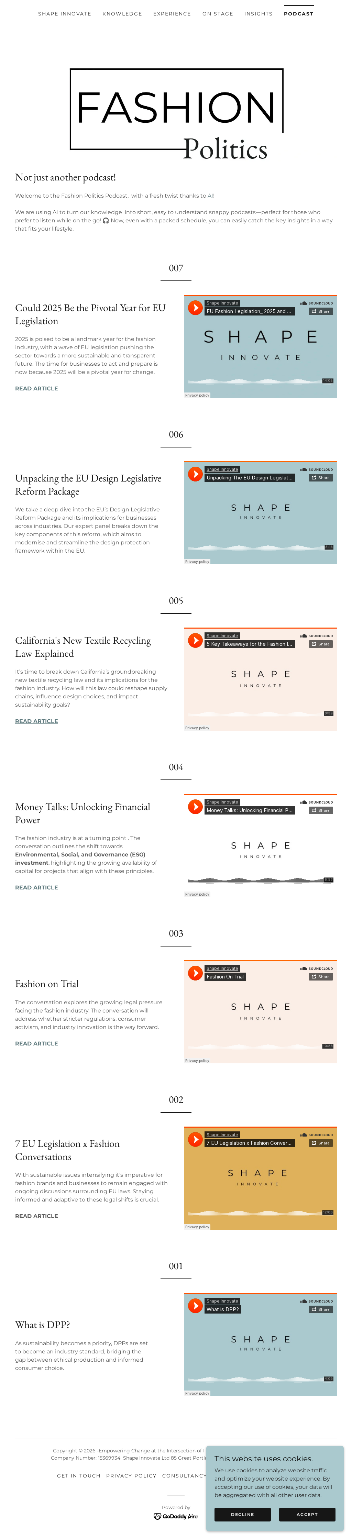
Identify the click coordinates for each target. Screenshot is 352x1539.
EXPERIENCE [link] (172, 14)
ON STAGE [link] (217, 14)
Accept (307, 1514)
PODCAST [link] (299, 14)
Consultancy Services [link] (200, 1476)
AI (210, 195)
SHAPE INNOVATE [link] (64, 14)
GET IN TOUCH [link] (79, 1476)
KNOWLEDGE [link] (122, 14)
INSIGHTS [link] (258, 14)
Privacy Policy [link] (131, 1476)
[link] (176, 1516)
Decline (242, 1514)
